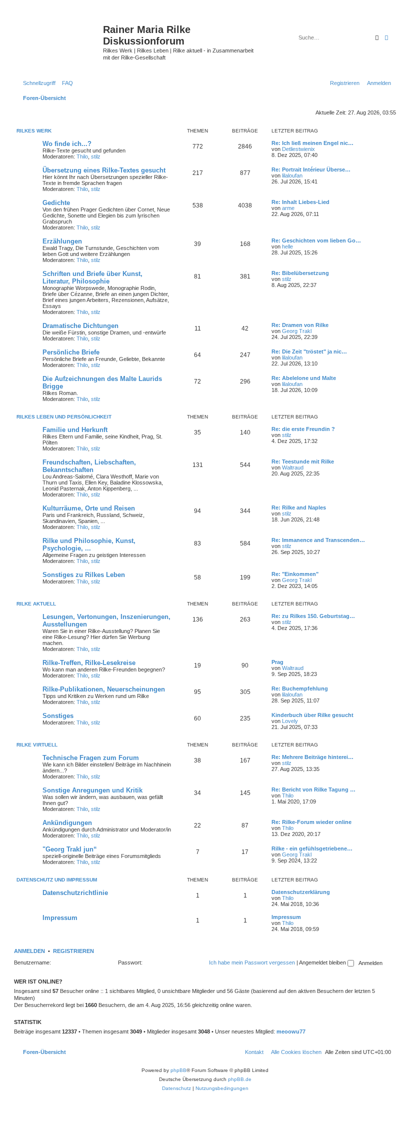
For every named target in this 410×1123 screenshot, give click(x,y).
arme (288, 208)
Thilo (82, 157)
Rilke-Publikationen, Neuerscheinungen (103, 689)
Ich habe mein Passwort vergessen (252, 963)
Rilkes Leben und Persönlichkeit (64, 417)
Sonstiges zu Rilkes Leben (83, 574)
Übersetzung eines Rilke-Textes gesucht (104, 170)
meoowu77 (291, 1031)
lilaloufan (292, 175)
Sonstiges (58, 716)
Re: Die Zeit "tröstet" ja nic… (309, 351)
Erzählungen (62, 241)
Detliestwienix (298, 149)
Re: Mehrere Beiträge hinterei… (313, 757)
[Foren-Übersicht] (59, 37)
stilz (95, 157)
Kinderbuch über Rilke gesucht (313, 715)
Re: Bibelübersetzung (300, 273)
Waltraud (293, 467)
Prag (278, 662)
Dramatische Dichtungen (80, 326)
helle (287, 247)
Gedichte (56, 202)
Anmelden (29, 951)
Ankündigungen (67, 822)
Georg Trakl (297, 331)
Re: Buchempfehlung (300, 689)
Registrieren (73, 951)
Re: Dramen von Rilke (300, 325)
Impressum (60, 918)
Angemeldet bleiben (323, 963)
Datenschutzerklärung (301, 892)
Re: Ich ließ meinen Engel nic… (313, 143)
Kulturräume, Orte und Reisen (88, 508)
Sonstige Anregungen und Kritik (92, 790)
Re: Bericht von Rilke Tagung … (314, 789)
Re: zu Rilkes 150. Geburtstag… (313, 616)
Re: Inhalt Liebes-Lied (301, 202)
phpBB (178, 1070)
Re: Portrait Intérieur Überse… (311, 169)
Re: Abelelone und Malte (304, 378)
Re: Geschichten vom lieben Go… (316, 241)
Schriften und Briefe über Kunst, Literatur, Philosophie (92, 277)
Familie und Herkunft (75, 430)
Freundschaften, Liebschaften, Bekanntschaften (89, 466)
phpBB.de (240, 1079)
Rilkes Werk (34, 131)
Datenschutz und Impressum (56, 879)
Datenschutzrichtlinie (75, 892)
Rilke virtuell (37, 745)
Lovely (290, 721)
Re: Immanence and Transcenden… (318, 540)
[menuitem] (65, 83)
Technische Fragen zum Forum (90, 758)
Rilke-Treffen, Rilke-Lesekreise (89, 662)
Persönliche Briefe (71, 352)
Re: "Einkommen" (295, 574)
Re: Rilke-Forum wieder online (312, 822)
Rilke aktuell (36, 603)
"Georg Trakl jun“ (69, 849)
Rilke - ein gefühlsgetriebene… (312, 849)
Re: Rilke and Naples (299, 507)
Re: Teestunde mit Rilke (303, 461)
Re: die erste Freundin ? (303, 429)
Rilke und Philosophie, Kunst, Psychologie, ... (89, 544)
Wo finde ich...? (67, 144)
